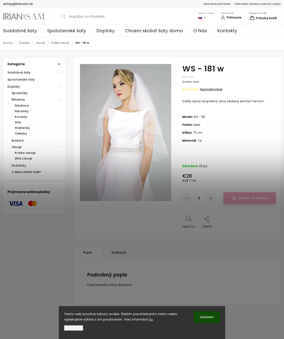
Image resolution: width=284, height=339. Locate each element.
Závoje (17, 147)
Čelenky (21, 133)
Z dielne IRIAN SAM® (26, 172)
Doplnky (13, 87)
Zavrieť (268, 233)
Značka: (190, 82)
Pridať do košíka (253, 198)
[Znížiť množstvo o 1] (186, 198)
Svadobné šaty (19, 72)
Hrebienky (22, 128)
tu (151, 319)
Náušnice (22, 105)
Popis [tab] (88, 252)
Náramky (22, 111)
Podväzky (19, 165)
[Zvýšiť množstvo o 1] (210, 198)
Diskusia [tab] (119, 252)
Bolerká (17, 140)
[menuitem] (22, 31)
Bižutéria (18, 99)
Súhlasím (207, 317)
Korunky (21, 117)
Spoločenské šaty (21, 79)
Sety (18, 122)
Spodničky (19, 93)
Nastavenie (73, 328)
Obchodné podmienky (217, 4)
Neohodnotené (211, 89)
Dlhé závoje (23, 158)
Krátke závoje (25, 153)
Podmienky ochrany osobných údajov (258, 4)
